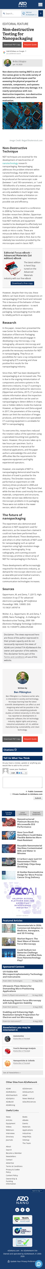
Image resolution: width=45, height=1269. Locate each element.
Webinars (10, 1130)
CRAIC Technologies (14, 981)
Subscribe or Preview (21, 1038)
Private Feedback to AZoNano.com (27, 794)
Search (9, 1150)
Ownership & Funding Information (11, 1181)
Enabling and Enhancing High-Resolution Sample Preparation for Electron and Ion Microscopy (21, 1015)
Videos (9, 1127)
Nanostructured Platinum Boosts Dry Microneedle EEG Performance (28, 823)
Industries (26, 1133)
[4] (9, 862)
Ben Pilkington (22, 692)
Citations (9, 749)
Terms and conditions (14, 657)
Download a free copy (22, 283)
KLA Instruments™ (14, 1021)
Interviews (10, 1133)
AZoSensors (27, 1088)
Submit (38, 798)
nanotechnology (10, 163)
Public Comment (35, 791)
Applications (27, 1130)
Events (25, 1123)
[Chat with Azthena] (38, 1264)
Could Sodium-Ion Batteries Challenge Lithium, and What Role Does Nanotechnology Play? (29, 955)
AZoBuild (10, 1102)
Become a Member (14, 1153)
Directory (10, 1136)
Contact (9, 1159)
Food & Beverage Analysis (24, 1048)
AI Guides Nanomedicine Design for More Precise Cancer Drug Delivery (30, 875)
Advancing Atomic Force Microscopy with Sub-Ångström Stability (22, 1001)
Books (24, 1117)
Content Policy (12, 1175)
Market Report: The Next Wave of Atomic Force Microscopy (28, 941)
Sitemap (25, 1140)
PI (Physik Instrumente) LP (17, 995)
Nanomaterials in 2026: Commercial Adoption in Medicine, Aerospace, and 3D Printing (30, 929)
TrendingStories (8, 813)
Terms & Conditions (14, 1166)
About (8, 1146)
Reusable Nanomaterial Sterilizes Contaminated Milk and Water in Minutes (29, 849)
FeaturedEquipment (36, 813)
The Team (26, 1143)
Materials (26, 1127)
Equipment (10, 1123)
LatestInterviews (22, 813)
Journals (9, 1140)
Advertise (10, 1163)
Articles (9, 1120)
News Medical (28, 1098)
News (8, 1117)
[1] (9, 822)
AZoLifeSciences (29, 1102)
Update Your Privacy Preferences (24, 1261)
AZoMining (10, 1105)
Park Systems (12, 1007)
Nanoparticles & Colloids (24, 1060)
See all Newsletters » (11, 1072)
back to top (36, 1191)
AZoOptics (10, 1098)
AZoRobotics (11, 1092)
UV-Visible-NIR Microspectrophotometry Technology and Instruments (22, 974)
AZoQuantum (28, 1092)
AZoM (8, 1088)
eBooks (25, 1120)
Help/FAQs (26, 1136)
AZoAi (24, 1095)
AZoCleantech (12, 1095)
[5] (9, 875)
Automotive (18, 1036)
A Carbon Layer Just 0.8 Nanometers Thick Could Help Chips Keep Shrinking (29, 862)
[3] (9, 848)
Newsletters (11, 1156)
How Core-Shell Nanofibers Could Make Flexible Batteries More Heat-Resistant (29, 836)
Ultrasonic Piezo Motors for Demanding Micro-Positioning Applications (18, 988)
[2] (9, 835)
